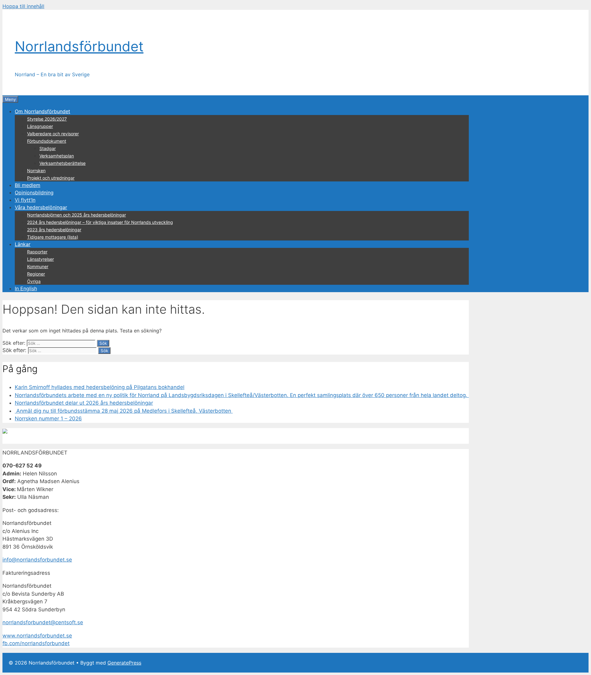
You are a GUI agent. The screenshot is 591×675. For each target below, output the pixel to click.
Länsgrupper (40, 126)
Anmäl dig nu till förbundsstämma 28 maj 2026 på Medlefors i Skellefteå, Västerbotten (124, 411)
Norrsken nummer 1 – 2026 (48, 418)
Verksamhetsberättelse (62, 163)
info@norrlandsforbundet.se (37, 560)
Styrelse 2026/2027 (47, 118)
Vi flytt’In (25, 200)
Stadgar (47, 148)
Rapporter (37, 251)
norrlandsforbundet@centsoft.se (42, 622)
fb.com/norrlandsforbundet (36, 643)
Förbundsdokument (46, 141)
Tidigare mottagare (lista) (52, 237)
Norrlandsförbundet (79, 46)
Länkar (22, 244)
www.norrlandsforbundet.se (37, 636)
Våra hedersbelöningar (41, 207)
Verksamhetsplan (56, 155)
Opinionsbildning (34, 192)
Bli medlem (27, 185)
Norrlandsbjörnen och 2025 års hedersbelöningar (76, 214)
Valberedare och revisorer (53, 133)
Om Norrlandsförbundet (42, 111)
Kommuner (37, 266)
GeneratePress (124, 663)
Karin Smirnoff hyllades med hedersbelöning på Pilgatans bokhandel (99, 387)
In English (26, 288)
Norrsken (36, 170)
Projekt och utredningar (50, 178)
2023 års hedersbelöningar (54, 229)
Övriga (34, 281)
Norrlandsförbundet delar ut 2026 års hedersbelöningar (84, 403)
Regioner (36, 273)
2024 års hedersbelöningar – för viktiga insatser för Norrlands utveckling (100, 222)
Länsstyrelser (40, 259)
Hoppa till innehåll (23, 6)
